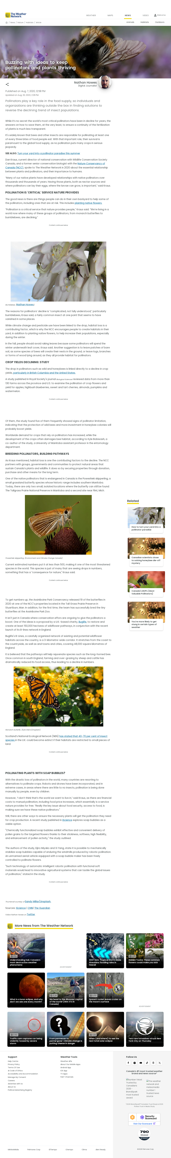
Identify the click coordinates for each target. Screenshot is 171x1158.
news (12, 22)
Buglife (82, 622)
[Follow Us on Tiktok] (147, 1063)
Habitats (29, 22)
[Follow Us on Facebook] (128, 1063)
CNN (30, 908)
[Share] (7, 84)
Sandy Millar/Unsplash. (38, 901)
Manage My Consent (17, 1077)
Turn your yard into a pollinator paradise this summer (48, 153)
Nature (20, 22)
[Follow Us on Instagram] (134, 1063)
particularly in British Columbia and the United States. (44, 373)
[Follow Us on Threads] (153, 1063)
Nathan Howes (25, 304)
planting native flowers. (88, 203)
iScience (67, 820)
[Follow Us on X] (159, 1063)
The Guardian (42, 908)
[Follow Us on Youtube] (141, 1063)
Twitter (31, 914)
